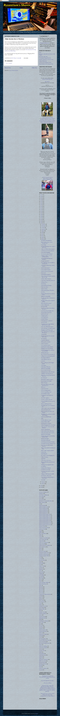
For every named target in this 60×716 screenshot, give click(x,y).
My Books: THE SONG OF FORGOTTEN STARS (47, 55)
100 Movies (41, 493)
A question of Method (45, 340)
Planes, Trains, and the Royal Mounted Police (48, 448)
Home (21, 68)
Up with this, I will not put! (46, 475)
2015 (41, 204)
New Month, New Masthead (46, 240)
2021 (41, 194)
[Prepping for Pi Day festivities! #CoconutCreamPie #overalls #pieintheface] (47, 677)
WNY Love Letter (42, 661)
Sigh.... (42, 418)
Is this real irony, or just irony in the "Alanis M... (47, 427)
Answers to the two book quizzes (47, 271)
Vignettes (41, 658)
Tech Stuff (41, 635)
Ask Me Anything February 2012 (45, 521)
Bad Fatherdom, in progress (46, 423)
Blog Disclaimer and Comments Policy (46, 64)
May (42, 235)
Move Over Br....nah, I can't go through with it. (46, 243)
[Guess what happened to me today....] (47, 680)
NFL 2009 (41, 588)
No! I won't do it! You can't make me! (48, 354)
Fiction (40, 549)
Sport (40, 624)
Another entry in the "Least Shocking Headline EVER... (48, 436)
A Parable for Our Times (45, 469)
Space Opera (41, 622)
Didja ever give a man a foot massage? (48, 408)
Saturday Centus (42, 612)
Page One (41, 597)
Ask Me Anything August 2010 (44, 514)
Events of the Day (42, 547)
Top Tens (41, 649)
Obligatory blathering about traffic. (47, 474)
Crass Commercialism (43, 539)
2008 (41, 216)
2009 (41, 214)
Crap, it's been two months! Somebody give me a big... (48, 277)
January (42, 483)
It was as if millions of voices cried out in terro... (48, 402)
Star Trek (41, 625)
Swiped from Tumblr (43, 634)
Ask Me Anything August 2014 (44, 520)
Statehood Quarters (42, 629)
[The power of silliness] (47, 683)
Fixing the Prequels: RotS (43, 554)
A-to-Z (40, 498)
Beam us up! (43, 272)
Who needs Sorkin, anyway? (46, 303)
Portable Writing (44, 319)
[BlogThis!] (25, 58)
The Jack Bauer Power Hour (46, 312)
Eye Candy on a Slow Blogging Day (47, 455)
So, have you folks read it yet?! (46, 399)
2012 (41, 209)
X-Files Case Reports (43, 668)
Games (40, 561)
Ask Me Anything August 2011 (44, 515)
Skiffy (40, 619)
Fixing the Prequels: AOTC (44, 552)
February (43, 482)
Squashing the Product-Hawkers (47, 346)
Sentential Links (42, 616)
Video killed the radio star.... (46, 359)
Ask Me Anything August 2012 (44, 517)
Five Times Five (44, 377)
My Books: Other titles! (43, 56)
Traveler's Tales (42, 650)
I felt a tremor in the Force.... (46, 460)
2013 (41, 208)
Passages (40, 598)
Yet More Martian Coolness (46, 420)
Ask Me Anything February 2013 (45, 523)
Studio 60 (41, 632)
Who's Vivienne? (44, 382)
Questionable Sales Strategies (46, 285)
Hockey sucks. (43, 452)
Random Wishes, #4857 (45, 421)
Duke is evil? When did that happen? (48, 249)
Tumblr (40, 652)
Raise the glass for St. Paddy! (46, 381)
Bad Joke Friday (42, 526)
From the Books (42, 560)
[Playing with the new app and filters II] (47, 696)
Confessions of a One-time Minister (47, 250)
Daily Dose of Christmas (43, 542)
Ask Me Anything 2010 (43, 511)
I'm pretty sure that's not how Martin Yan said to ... (48, 309)
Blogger (36, 713)
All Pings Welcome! (44, 352)
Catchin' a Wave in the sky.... (46, 278)
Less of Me (41, 576)
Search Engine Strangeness (46, 274)
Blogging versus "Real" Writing (47, 348)
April (42, 237)
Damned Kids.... (44, 334)
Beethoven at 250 (42, 529)
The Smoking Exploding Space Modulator (46, 259)
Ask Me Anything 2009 (43, 509)
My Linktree (47, 81)
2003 (41, 485)
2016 (41, 203)
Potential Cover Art (42, 606)
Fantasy (40, 548)
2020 (41, 196)
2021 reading (41, 496)
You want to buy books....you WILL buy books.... (47, 472)
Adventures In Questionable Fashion (45, 501)
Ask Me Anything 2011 (43, 512)
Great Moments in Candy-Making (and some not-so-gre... (47, 324)
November (43, 226)
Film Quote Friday (42, 551)
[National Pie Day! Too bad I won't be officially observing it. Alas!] (47, 694)
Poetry (40, 603)
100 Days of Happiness (43, 492)
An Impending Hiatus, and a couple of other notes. (48, 247)
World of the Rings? (45, 438)
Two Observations (44, 317)
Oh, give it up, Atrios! (45, 261)
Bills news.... (43, 387)
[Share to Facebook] (26, 58)
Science (40, 615)
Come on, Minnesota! (45, 305)
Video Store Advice (44, 287)
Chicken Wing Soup (43, 61)
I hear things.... (44, 365)
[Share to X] (25, 58)
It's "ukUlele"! (43, 466)
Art (39, 504)
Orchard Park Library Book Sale (45, 594)
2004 (41, 222)
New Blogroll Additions (45, 357)
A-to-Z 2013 (41, 499)
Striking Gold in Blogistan (46, 468)
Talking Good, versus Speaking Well (48, 356)
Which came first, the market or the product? (47, 412)
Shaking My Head (42, 618)
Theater (40, 644)
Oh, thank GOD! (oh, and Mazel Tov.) (48, 443)
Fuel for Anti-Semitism (45, 268)
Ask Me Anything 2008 (43, 508)
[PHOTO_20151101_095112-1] (47, 177)
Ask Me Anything (42, 505)
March (42, 239)
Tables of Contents (44, 457)
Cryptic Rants (41, 541)
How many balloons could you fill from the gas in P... (47, 385)
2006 (41, 219)
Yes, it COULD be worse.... (46, 370)
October (43, 227)
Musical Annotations (43, 584)
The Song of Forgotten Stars (44, 643)
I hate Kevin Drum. (44, 388)
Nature (40, 585)
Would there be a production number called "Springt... (48, 415)
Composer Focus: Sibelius (43, 538)
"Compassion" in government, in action (47, 396)
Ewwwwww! (43, 283)
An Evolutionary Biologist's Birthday (48, 442)
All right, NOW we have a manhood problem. (48, 301)
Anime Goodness (44, 288)
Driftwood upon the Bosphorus (45, 545)
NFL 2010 (41, 589)
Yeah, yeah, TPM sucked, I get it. (47, 326)
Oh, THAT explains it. (45, 398)
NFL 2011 (41, 591)
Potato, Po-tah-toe (44, 343)
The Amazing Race (42, 638)
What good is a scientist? (45, 341)
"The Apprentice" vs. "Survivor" (46, 320)
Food (40, 557)
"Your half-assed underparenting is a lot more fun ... (47, 478)
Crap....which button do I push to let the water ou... (47, 332)
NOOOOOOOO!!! (44, 314)
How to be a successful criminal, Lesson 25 (47, 446)
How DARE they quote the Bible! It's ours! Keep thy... (48, 263)
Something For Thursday (43, 621)
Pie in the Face (41, 601)
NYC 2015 (41, 592)
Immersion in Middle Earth (46, 416)
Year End (41, 669)
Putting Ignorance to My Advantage (47, 371)
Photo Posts (41, 600)
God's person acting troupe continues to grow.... (48, 266)
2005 (41, 221)
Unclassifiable (41, 653)
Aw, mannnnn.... (44, 338)
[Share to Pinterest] (27, 58)
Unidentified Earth (42, 655)
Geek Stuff (41, 563)
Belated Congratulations (45, 429)
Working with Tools (43, 664)
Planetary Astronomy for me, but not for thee (48, 294)
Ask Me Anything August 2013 (44, 518)
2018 (41, 199)
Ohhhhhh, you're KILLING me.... (47, 373)
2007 (41, 217)
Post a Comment (9, 63)
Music (40, 581)
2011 (41, 211)
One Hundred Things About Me (45, 58)
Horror (40, 570)
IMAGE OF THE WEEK (45, 296)
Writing (40, 665)
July (42, 232)
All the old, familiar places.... (46, 409)
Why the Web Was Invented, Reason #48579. (48, 462)
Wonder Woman (42, 662)
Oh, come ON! (44, 322)
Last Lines (43, 361)
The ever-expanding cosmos (46, 392)
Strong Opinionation (43, 631)
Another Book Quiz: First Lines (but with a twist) (47, 336)
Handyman (41, 569)
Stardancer (41, 628)
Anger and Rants (42, 502)
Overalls (40, 595)
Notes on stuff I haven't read (46, 404)
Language (41, 573)
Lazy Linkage (43, 244)
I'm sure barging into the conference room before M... (47, 351)
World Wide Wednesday (45, 440)
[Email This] (24, 58)
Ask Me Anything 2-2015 (43, 507)
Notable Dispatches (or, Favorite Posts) (46, 59)
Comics (40, 536)
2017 (41, 201)
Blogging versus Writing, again (47, 330)
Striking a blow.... (44, 282)
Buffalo (40, 532)
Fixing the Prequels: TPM (43, 555)
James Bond (41, 572)
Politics (40, 604)
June (42, 234)
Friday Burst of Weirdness (46, 367)
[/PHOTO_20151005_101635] (47, 179)
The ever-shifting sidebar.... (46, 390)
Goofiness (41, 567)
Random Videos (42, 609)
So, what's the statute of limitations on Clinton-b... (48, 298)
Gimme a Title (41, 566)
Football (40, 558)
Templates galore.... (44, 315)
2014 (41, 206)
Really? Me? (43, 458)
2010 (41, 213)
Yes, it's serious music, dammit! (46, 254)
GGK (40, 564)
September (43, 229)
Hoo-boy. (43, 292)
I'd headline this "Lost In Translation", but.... (48, 406)
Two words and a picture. (46, 345)
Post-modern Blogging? (45, 252)
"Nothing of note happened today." (47, 464)
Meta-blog (41, 578)
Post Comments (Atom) (14, 70)
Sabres (40, 610)
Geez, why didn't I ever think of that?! (48, 328)
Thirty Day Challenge (43, 646)
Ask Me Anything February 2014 (45, 524)
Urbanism (41, 656)
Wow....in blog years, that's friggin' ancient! (47, 363)
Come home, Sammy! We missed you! (48, 280)
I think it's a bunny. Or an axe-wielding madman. (46, 256)
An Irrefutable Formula (45, 393)
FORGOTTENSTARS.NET (47, 79)
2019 (41, 198)
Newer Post (8, 68)
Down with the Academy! (45, 269)
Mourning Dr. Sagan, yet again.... (47, 379)
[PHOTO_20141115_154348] (47, 117)
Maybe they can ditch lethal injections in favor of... (48, 376)
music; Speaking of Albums (44, 582)
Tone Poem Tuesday (43, 647)
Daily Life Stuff (42, 544)
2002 (41, 487)
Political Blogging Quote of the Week (48, 425)
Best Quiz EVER (44, 306)
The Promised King (42, 641)
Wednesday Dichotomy (43, 659)
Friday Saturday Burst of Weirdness (47, 290)
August (42, 230)
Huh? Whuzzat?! (44, 453)
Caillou (40, 535)
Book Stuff (43, 479)
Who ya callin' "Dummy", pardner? (47, 450)
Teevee (40, 637)
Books (40, 530)
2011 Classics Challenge (43, 495)
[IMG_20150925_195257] (47, 178)
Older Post (34, 68)
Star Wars (41, 627)
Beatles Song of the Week (43, 527)
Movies (40, 579)
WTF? (40, 667)
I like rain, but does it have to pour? (47, 432)
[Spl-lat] (47, 678)
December (43, 224)
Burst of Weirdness (42, 533)
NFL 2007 (41, 587)
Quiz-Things (41, 607)
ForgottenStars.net (44, 43)
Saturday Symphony (42, 613)
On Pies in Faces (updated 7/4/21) (45, 62)
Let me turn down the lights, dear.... (47, 310)
